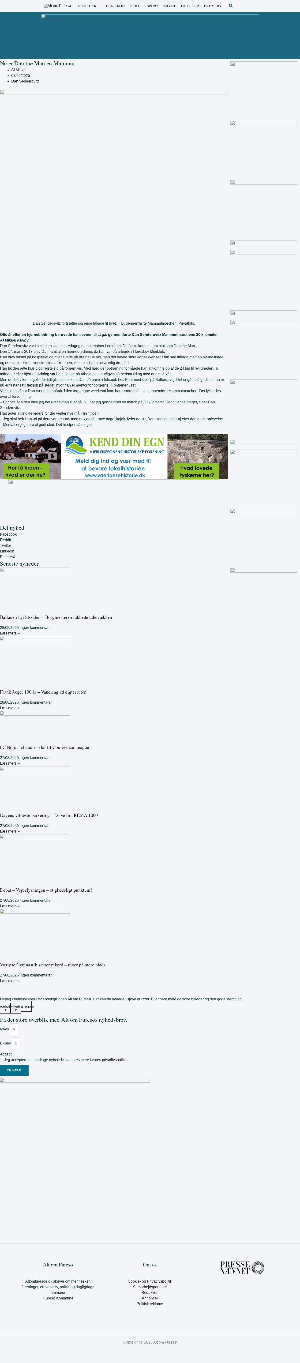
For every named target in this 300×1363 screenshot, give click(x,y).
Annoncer (150, 1298)
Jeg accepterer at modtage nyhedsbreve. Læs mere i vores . (66, 1060)
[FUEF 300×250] (263, 536)
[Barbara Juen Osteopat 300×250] (263, 348)
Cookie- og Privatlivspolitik (150, 1281)
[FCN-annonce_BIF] (263, 477)
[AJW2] (263, 89)
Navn (5, 1029)
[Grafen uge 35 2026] (263, 442)
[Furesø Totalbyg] (263, 208)
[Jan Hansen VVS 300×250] (263, 148)
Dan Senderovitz (25, 81)
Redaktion (149, 1293)
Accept (5, 1054)
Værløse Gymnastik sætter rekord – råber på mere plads (52, 964)
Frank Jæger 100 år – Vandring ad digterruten (43, 692)
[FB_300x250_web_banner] (263, 407)
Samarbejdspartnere (150, 1287)
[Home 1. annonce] (113, 501)
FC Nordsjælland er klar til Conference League (44, 747)
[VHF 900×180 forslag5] (114, 456)
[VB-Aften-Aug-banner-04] (150, 35)
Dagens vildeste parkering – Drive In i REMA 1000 (49, 815)
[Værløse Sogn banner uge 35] (263, 278)
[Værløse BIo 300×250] (263, 243)
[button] (99, 5)
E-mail (6, 1043)
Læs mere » (10, 633)
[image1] (263, 313)
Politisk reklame (150, 1304)
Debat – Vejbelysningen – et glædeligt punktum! (46, 890)
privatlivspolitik (114, 1060)
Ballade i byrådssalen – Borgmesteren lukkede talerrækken (56, 617)
